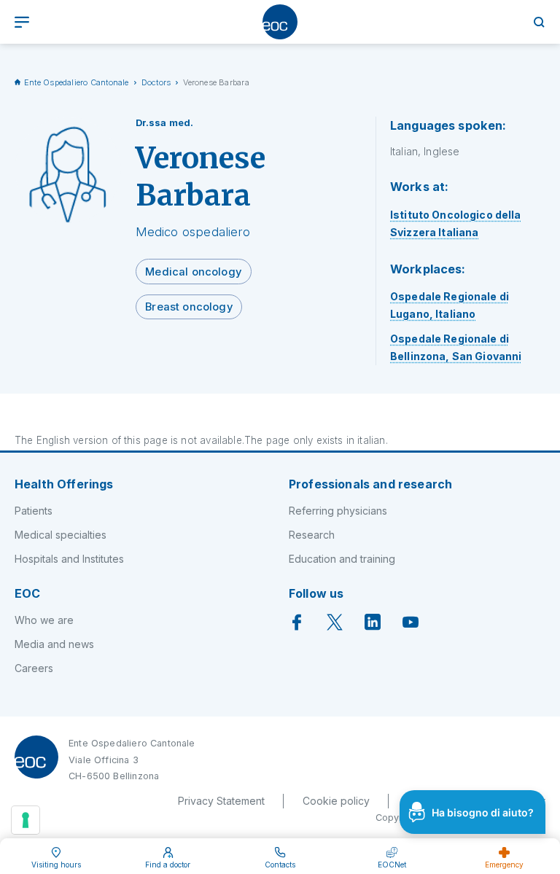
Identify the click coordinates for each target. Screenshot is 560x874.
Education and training (342, 559)
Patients (33, 510)
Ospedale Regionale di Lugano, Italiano (449, 305)
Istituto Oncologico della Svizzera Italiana (455, 223)
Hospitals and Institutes (69, 559)
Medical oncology (193, 271)
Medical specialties (60, 534)
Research (312, 534)
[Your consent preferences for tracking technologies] (25, 820)
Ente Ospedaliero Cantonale (76, 82)
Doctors (156, 82)
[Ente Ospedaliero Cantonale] (280, 21)
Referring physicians (338, 510)
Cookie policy (336, 801)
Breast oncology (188, 306)
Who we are (44, 620)
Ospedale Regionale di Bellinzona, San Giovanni (455, 347)
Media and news (54, 644)
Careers (34, 668)
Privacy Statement (221, 801)
